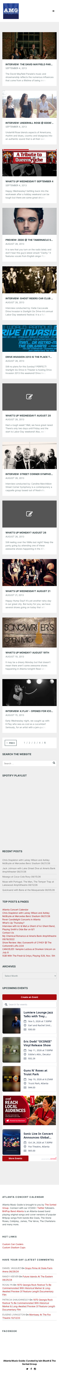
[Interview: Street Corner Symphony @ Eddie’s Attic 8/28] (29, 455)
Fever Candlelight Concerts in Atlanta (21, 919)
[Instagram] (34, 1369)
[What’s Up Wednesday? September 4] (29, 162)
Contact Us (8, 932)
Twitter (40, 1208)
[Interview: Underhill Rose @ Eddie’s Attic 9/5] (29, 104)
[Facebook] (30, 1369)
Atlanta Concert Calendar (15, 909)
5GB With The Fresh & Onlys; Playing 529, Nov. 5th (28, 955)
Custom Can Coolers (12, 1244)
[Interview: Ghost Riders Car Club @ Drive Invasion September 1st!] (29, 279)
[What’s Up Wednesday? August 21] (29, 572)
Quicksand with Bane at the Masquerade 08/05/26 (28, 890)
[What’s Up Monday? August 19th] (29, 632)
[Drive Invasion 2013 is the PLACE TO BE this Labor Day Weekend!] (29, 338)
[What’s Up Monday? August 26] (29, 513)
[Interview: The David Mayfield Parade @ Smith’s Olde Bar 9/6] (29, 45)
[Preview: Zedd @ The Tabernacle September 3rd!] (29, 221)
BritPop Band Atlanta (13, 1211)
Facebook (9, 1331)
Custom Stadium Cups (13, 1247)
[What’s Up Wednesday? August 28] (29, 396)
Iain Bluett (44, 1360)
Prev (12, 743)
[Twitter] (26, 1369)
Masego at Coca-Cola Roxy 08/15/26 (21, 876)
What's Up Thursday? (13, 922)
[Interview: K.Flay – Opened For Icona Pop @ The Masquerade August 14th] (29, 692)
